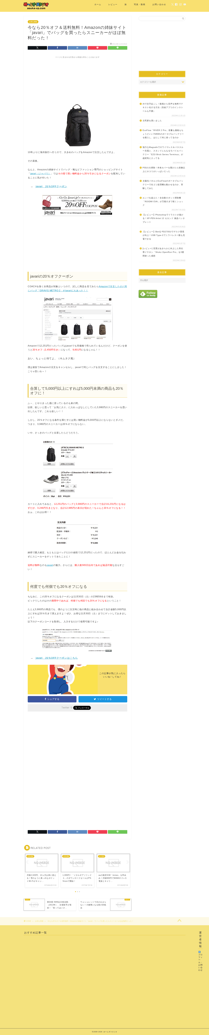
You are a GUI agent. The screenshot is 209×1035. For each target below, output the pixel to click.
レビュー (112, 4)
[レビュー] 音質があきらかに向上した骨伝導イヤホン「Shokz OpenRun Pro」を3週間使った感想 (163, 252)
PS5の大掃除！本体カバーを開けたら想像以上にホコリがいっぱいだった (164, 169)
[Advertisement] (77, 78)
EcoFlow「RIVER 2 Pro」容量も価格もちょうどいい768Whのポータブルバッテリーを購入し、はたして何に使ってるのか (163, 134)
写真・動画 (139, 4)
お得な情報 (33, 22)
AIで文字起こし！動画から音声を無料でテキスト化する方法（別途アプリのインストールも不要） (163, 107)
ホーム (97, 4)
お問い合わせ (159, 4)
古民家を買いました (152, 121)
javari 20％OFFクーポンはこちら (57, 657)
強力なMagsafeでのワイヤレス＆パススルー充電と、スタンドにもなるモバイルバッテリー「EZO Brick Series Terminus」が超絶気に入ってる (163, 152)
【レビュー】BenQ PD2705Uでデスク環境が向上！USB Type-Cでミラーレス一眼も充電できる (164, 235)
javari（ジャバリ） (40, 173)
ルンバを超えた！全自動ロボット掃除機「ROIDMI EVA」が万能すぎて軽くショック (163, 201)
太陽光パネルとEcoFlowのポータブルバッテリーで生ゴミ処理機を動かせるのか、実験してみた (163, 184)
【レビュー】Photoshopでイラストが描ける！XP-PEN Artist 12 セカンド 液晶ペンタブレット (164, 218)
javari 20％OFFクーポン (51, 186)
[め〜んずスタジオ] (36, 9)
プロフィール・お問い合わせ (200, 962)
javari (50, 565)
